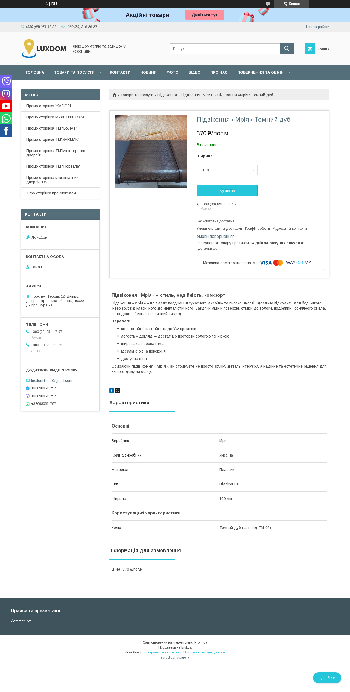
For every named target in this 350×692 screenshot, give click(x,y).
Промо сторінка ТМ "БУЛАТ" (51, 128)
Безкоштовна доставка (215, 221)
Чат (331, 678)
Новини (148, 72)
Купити (227, 190)
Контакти (120, 72)
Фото (173, 72)
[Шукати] (287, 48)
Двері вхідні (21, 620)
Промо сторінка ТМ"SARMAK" (52, 139)
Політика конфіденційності (204, 652)
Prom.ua (200, 642)
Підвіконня (167, 95)
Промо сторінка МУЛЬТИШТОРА (55, 117)
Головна (35, 72)
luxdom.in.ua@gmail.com (51, 380)
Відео (194, 72)
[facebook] (111, 391)
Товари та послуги (74, 72)
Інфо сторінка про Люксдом (51, 193)
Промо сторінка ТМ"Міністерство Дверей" (55, 153)
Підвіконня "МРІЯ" (197, 95)
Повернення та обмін (260, 72)
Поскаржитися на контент (161, 652)
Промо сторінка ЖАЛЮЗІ (48, 106)
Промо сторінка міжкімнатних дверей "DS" (52, 179)
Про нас (219, 72)
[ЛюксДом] (43, 58)
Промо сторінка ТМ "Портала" (53, 166)
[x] (117, 391)
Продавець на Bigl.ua (175, 647)
